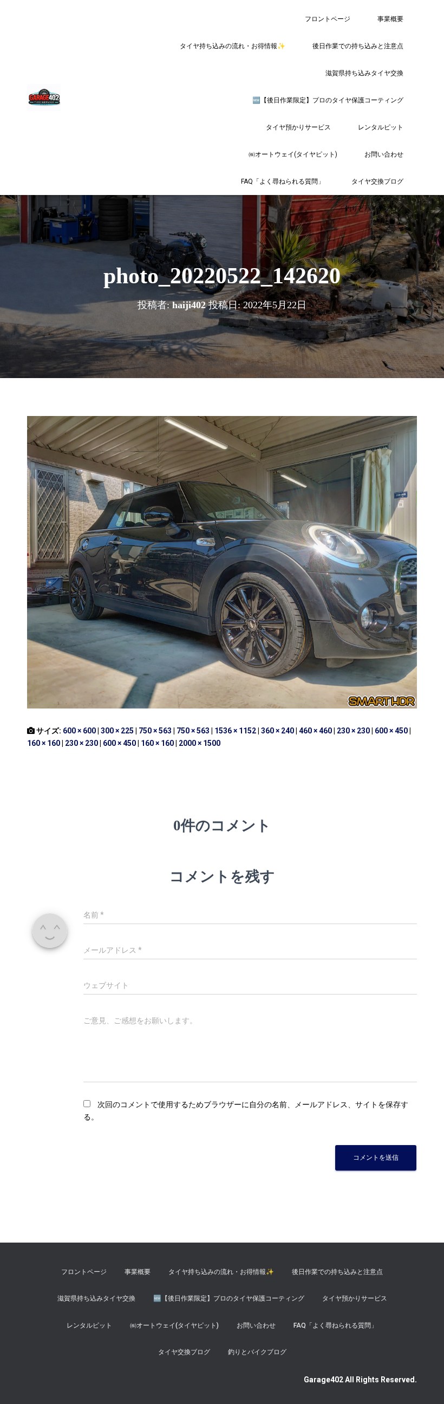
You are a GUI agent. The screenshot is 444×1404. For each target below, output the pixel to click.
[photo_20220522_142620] (222, 561)
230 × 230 (353, 730)
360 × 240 (277, 730)
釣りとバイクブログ (374, 208)
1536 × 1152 (235, 730)
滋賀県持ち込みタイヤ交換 (364, 73)
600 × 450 (391, 730)
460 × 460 (315, 730)
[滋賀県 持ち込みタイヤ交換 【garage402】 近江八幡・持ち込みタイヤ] (44, 97)
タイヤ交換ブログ (377, 181)
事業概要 (390, 19)
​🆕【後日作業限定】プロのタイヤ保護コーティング (327, 100)
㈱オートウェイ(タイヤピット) (293, 154)
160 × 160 (43, 743)
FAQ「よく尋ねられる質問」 (282, 181)
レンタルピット (380, 127)
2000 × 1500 (199, 743)
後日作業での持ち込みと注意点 (357, 46)
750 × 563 (155, 730)
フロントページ (327, 19)
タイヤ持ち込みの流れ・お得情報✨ (232, 46)
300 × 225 (117, 730)
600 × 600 (79, 730)
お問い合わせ (383, 154)
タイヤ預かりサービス (298, 127)
